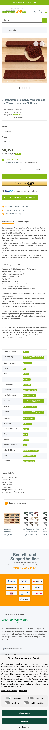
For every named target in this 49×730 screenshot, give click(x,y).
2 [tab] (22, 88)
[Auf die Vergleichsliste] (36, 43)
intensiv (25, 352)
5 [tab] (29, 88)
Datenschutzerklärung (9, 691)
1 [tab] (19, 88)
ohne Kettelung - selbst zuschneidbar (33, 401)
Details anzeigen (25, 727)
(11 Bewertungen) (17, 117)
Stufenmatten (17, 115)
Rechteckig (26, 379)
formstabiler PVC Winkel (30, 450)
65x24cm (26, 440)
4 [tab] (27, 88)
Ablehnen (24, 721)
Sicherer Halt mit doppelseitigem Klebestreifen (33, 357)
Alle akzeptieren (24, 713)
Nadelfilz (25, 374)
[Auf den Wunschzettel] (42, 43)
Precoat (25, 429)
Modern (25, 434)
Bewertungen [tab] (23, 221)
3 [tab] (24, 88)
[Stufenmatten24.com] (14, 10)
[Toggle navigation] (45, 11)
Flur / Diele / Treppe (29, 456)
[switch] (8, 698)
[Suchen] (44, 20)
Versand (18, 154)
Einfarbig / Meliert (28, 418)
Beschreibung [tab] (8, 221)
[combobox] (24, 131)
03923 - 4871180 (24, 568)
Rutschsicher (27, 363)
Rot (24, 368)
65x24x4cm (26, 385)
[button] (35, 12)
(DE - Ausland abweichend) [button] (28, 162)
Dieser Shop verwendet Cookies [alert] (24, 658)
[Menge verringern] (4, 169)
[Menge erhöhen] (44, 169)
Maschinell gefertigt (29, 395)
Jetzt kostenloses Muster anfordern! (20, 198)
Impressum (23, 691)
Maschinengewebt (28, 461)
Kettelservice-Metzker (29, 390)
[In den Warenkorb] (4, 37)
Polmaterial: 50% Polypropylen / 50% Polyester (33, 412)
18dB (24, 445)
